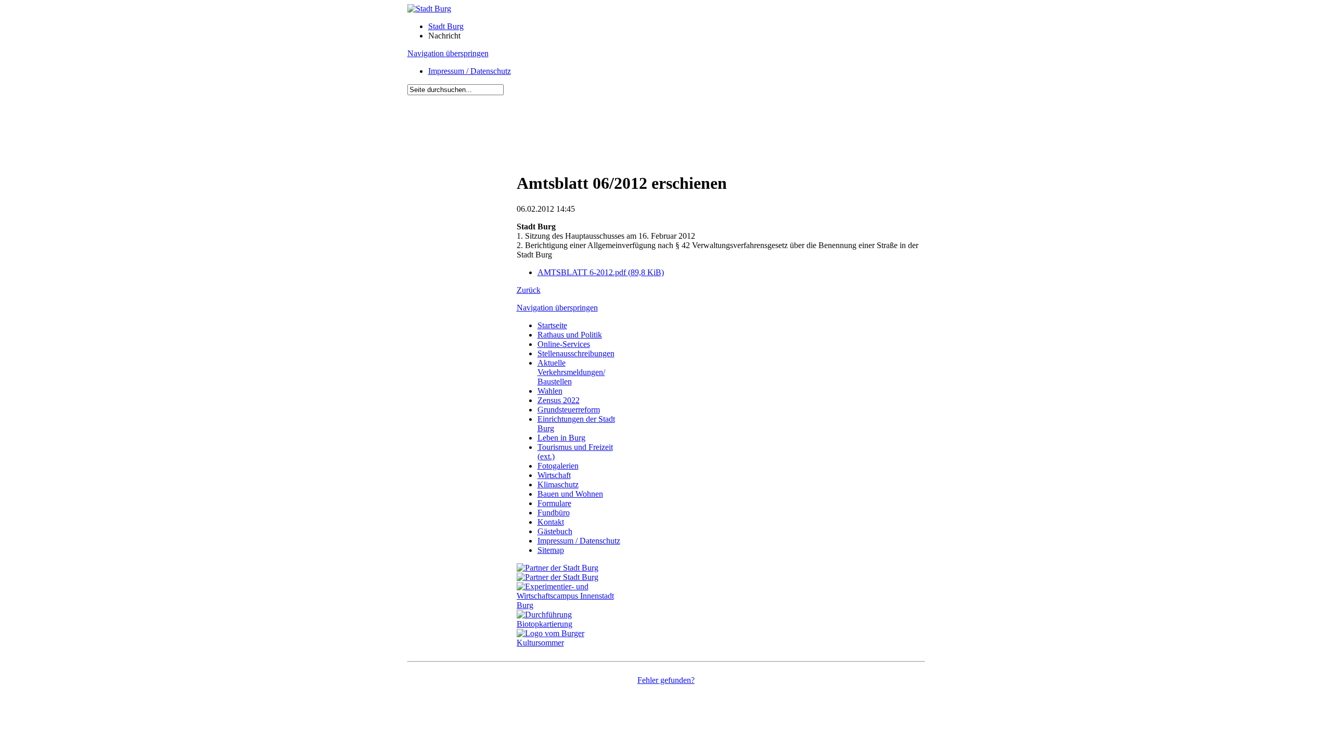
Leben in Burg (561, 437)
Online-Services (563, 344)
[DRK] (571, 642)
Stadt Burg (446, 26)
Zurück (529, 290)
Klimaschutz (558, 484)
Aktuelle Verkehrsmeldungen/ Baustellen (571, 372)
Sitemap (550, 550)
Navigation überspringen (448, 53)
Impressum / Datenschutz (469, 71)
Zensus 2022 (558, 400)
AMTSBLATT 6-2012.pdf (600, 272)
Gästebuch (554, 531)
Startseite (552, 325)
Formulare (554, 503)
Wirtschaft (554, 475)
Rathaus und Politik (569, 334)
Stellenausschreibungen (575, 353)
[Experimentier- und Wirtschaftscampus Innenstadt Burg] (571, 605)
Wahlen (549, 390)
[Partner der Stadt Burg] (557, 577)
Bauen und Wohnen (570, 493)
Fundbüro (553, 512)
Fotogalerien (558, 465)
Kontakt (550, 522)
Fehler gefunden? (666, 680)
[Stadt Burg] (429, 8)
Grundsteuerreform (568, 409)
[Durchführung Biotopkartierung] (571, 623)
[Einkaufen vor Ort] (557, 567)
